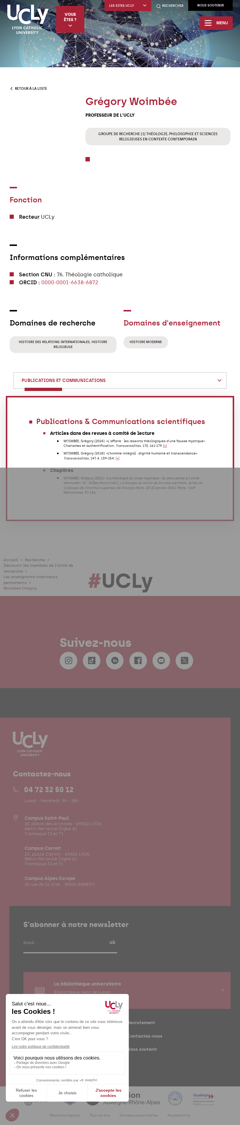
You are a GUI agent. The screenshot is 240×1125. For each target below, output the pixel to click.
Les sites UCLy (121, 6)
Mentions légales (65, 1115)
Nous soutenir (210, 5)
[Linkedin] (115, 660)
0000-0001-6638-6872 (69, 282)
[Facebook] (138, 660)
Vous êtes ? (70, 17)
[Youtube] (161, 660)
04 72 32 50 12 (48, 789)
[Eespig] (70, 1102)
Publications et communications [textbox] (64, 380)
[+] (165, 446)
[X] (184, 660)
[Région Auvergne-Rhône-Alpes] (123, 1102)
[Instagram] (68, 660)
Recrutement (141, 1022)
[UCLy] (28, 19)
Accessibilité (178, 1115)
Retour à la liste (31, 88)
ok (112, 942)
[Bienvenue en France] (175, 1102)
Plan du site (100, 1115)
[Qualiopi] (203, 1102)
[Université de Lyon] (39, 1102)
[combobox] (120, 380)
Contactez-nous (144, 1036)
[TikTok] (91, 660)
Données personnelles (138, 1115)
